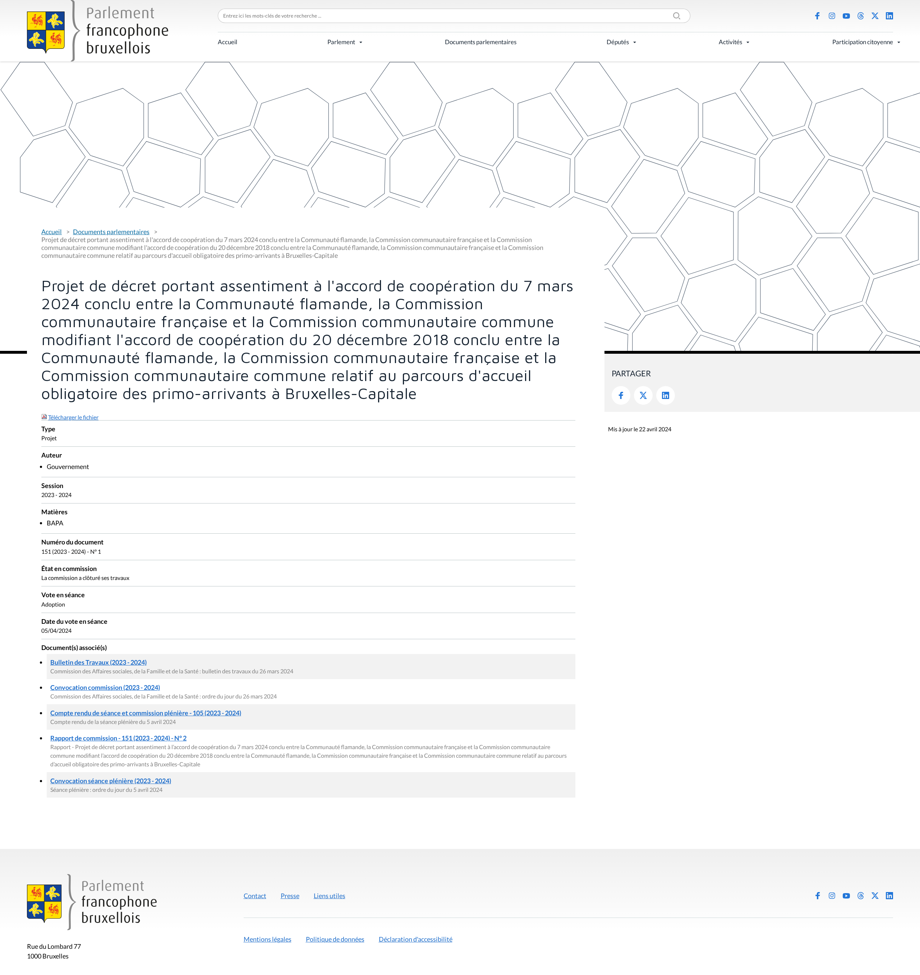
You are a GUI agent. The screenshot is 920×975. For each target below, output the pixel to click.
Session (52, 486)
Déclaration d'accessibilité (415, 939)
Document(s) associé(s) (74, 648)
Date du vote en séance (74, 621)
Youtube (846, 15)
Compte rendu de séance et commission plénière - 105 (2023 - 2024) (145, 713)
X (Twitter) (875, 15)
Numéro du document (72, 542)
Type (48, 429)
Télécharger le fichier (73, 417)
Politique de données (335, 939)
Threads (860, 15)
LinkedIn (889, 15)
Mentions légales (267, 939)
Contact (255, 896)
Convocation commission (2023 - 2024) (105, 687)
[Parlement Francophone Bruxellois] (97, 30)
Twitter (643, 395)
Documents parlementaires (480, 42)
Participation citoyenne (862, 42)
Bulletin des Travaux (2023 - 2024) (98, 662)
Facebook (817, 15)
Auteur (51, 455)
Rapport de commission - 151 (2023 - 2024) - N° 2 (118, 738)
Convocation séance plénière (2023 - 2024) (110, 781)
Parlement (341, 42)
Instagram (832, 15)
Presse (290, 896)
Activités (730, 42)
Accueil (227, 42)
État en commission (69, 569)
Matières (54, 512)
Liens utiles (329, 896)
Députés (618, 42)
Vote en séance (63, 595)
